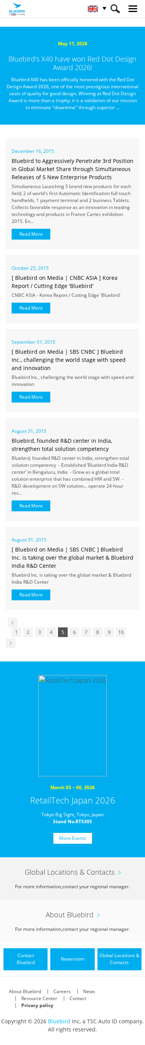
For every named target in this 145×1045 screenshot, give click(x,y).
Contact (78, 998)
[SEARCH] (115, 8)
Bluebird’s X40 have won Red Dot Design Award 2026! (72, 63)
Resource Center (39, 998)
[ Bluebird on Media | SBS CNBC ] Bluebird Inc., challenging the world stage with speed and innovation (69, 360)
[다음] (10, 643)
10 (121, 632)
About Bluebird (25, 991)
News (89, 991)
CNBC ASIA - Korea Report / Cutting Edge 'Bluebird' (67, 295)
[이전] (12, 622)
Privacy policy (37, 1005)
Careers (62, 991)
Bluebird (59, 1021)
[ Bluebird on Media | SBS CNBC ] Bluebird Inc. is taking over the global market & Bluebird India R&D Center (72, 557)
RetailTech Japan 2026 (72, 800)
